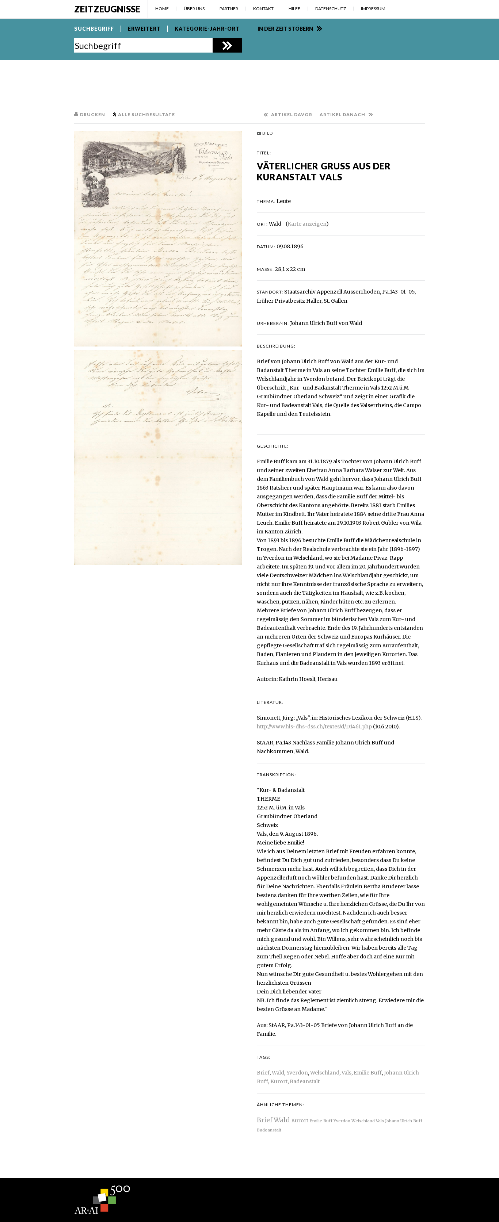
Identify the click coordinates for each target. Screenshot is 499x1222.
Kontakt (263, 8)
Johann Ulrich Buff (403, 1120)
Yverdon (297, 1072)
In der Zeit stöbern (285, 29)
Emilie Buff (368, 1072)
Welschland (324, 1072)
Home (162, 8)
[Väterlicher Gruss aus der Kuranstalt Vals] (158, 238)
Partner (229, 8)
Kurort (278, 1081)
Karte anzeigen (306, 224)
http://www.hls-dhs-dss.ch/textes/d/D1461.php (314, 726)
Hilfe (294, 8)
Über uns (194, 8)
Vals (346, 1072)
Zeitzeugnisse (107, 9)
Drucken (92, 114)
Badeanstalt (305, 1081)
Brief (263, 1072)
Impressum (373, 8)
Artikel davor (291, 114)
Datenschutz (330, 8)
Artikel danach (342, 114)
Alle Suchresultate (146, 114)
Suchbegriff (94, 29)
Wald (278, 1072)
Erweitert (144, 29)
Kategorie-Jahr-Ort (207, 29)
